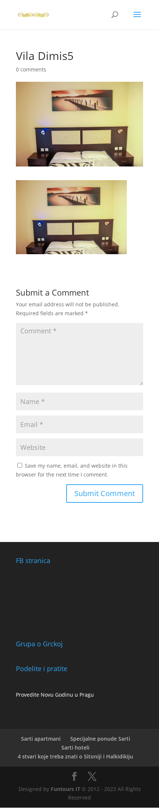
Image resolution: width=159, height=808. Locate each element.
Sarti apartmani (41, 738)
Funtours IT (65, 788)
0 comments (31, 69)
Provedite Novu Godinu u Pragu (55, 694)
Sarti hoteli (75, 747)
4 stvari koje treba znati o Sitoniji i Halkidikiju (75, 756)
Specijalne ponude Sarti (100, 738)
